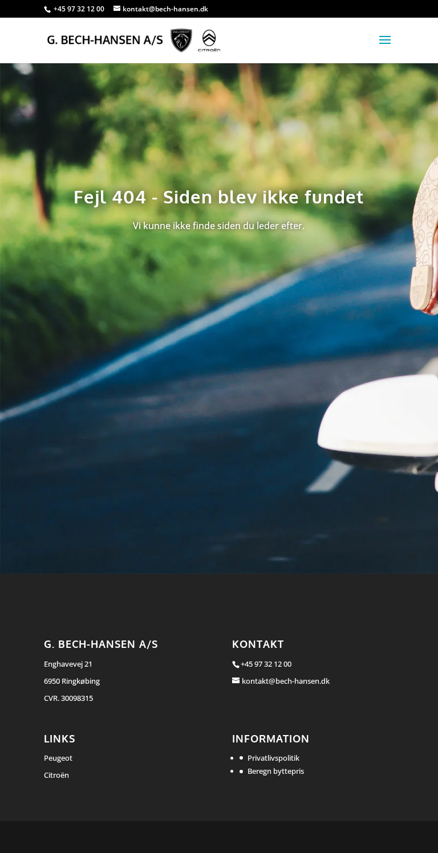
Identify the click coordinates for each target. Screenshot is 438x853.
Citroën (56, 775)
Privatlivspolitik (273, 758)
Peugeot (58, 758)
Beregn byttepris (276, 771)
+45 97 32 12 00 (80, 9)
